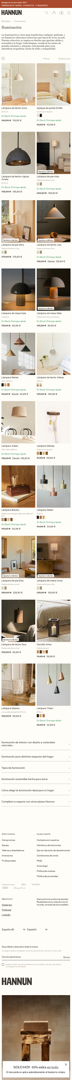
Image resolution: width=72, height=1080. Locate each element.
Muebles (5, 21)
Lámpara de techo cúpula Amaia (15, 178)
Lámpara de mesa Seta (49, 313)
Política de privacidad (47, 876)
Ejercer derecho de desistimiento (53, 850)
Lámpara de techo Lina (49, 244)
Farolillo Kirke (44, 644)
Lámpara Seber (45, 510)
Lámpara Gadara (10, 708)
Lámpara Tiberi (45, 708)
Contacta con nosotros (48, 840)
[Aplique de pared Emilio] (54, 84)
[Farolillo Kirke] (54, 621)
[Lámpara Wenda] (54, 422)
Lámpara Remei (9, 377)
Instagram (7, 904)
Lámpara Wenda (45, 446)
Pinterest (6, 909)
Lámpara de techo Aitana (50, 377)
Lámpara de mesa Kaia (13, 313)
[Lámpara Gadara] (18, 685)
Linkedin (6, 914)
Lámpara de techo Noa (13, 644)
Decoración (20, 21)
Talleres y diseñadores (13, 850)
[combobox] (14, 929)
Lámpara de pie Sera (12, 244)
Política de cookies (46, 871)
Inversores (7, 855)
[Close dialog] (66, 1064)
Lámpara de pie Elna (12, 580)
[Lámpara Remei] (18, 354)
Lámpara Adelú (9, 446)
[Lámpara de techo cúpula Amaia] (18, 153)
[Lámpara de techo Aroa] (18, 84)
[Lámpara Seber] (54, 486)
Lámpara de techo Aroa (14, 108)
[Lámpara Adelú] (18, 422)
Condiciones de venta (47, 855)
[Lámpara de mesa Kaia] (18, 289)
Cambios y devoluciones (49, 845)
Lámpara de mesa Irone (49, 580)
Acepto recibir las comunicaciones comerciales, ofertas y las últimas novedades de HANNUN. (33, 965)
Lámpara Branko (10, 510)
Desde (51, 261)
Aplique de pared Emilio (50, 108)
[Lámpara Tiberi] (54, 685)
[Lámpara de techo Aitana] (54, 354)
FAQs (39, 860)
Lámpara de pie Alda (48, 176)
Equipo (5, 845)
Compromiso (8, 840)
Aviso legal (42, 865)
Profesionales (9, 860)
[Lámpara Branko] (18, 486)
